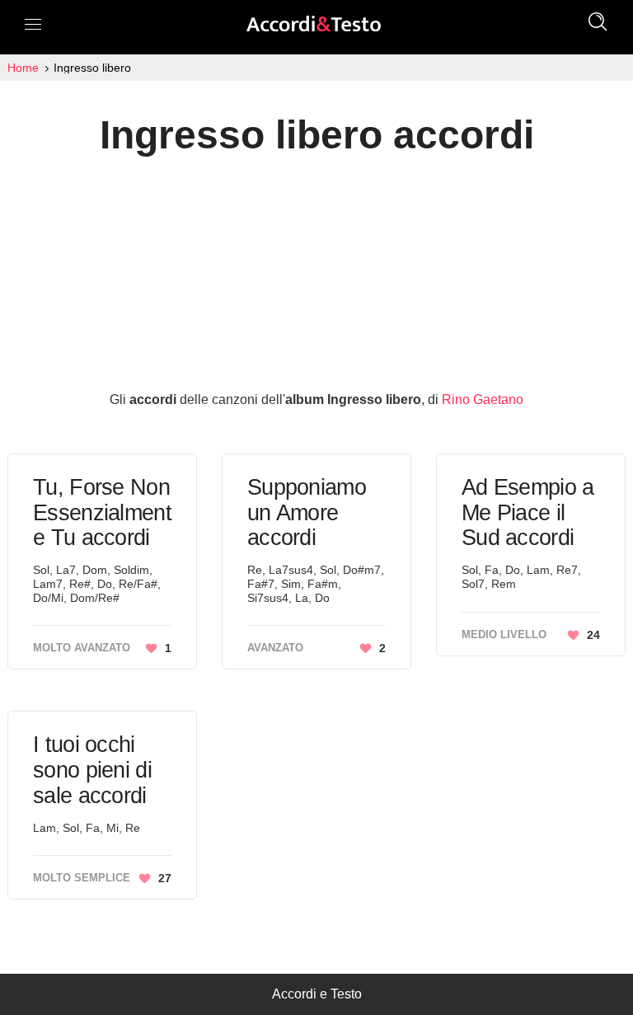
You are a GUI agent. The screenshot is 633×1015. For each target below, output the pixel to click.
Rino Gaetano (482, 399)
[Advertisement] (316, 272)
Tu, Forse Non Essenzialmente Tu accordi (102, 512)
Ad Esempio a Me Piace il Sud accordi (528, 512)
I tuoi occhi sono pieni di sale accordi (92, 769)
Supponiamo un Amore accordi (306, 512)
